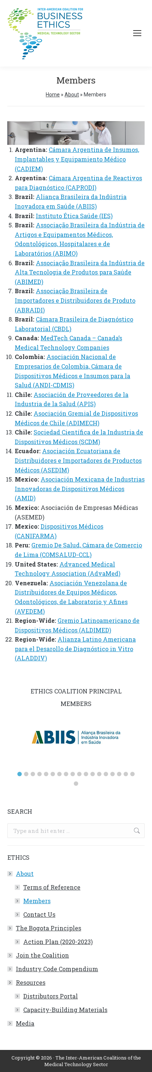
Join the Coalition (42, 955)
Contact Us (39, 914)
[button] (19, 774)
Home (53, 94)
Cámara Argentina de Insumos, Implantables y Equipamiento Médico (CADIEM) (77, 159)
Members (37, 901)
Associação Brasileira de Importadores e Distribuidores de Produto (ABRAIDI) (75, 300)
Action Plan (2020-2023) (58, 941)
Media (25, 1023)
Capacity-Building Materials (65, 1010)
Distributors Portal (50, 996)
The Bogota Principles (48, 928)
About (72, 94)
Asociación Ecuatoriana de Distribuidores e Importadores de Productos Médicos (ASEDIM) (78, 460)
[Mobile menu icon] (137, 33)
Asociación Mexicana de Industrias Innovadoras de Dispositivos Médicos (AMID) (80, 488)
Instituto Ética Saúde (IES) (74, 216)
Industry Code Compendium (57, 969)
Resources (30, 982)
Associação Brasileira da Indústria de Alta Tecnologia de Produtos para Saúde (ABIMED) (80, 272)
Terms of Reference (51, 887)
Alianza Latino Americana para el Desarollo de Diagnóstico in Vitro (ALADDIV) (75, 648)
